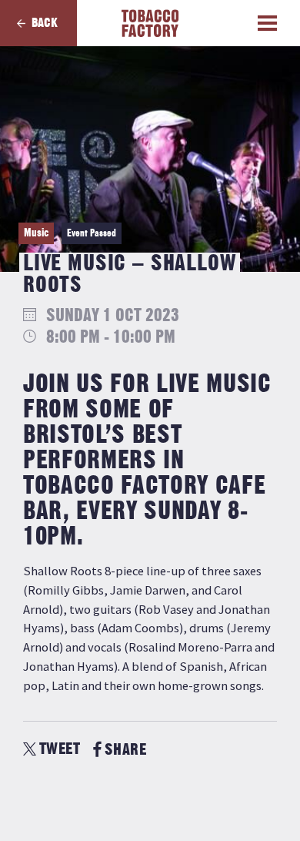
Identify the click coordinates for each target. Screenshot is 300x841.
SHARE (125, 750)
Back (45, 23)
